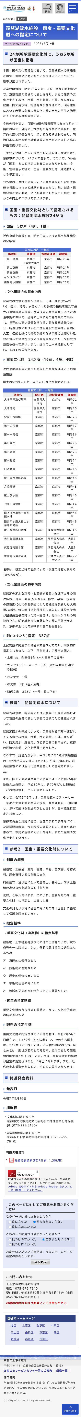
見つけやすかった (24, 1239)
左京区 (41, 1325)
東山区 (15, 1332)
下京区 (44, 1332)
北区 (14, 1325)
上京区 (26, 1325)
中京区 (55, 1325)
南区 (57, 1332)
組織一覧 (62, 1370)
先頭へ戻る (70, 1411)
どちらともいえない (50, 1221)
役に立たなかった (24, 1226)
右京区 (15, 1339)
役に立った (19, 1221)
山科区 (29, 1332)
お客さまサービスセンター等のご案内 (28, 1370)
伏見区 (44, 1339)
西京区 (29, 1339)
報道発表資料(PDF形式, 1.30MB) (39, 1160)
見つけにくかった (24, 1244)
